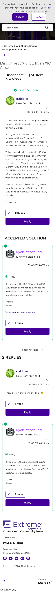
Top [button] (4, 581)
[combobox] (27, 27)
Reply (27, 221)
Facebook (5, 558)
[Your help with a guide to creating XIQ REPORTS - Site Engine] (42, 350)
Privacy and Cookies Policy (17, 553)
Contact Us (9, 537)
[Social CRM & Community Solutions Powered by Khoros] (45, 581)
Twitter (11, 558)
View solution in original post (21, 312)
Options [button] (4, 55)
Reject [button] (39, 17)
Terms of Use (10, 549)
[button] (20, 17)
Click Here (46, 7)
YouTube (22, 558)
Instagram (28, 558)
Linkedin (16, 558)
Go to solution (28, 90)
